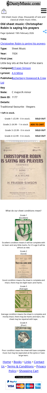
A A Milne (17, 73)
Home (7, 362)
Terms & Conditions (20, 366)
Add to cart (37, 124)
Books (18, 362)
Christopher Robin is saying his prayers (22, 43)
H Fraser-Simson (21, 68)
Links (27, 362)
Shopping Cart (28, 371)
